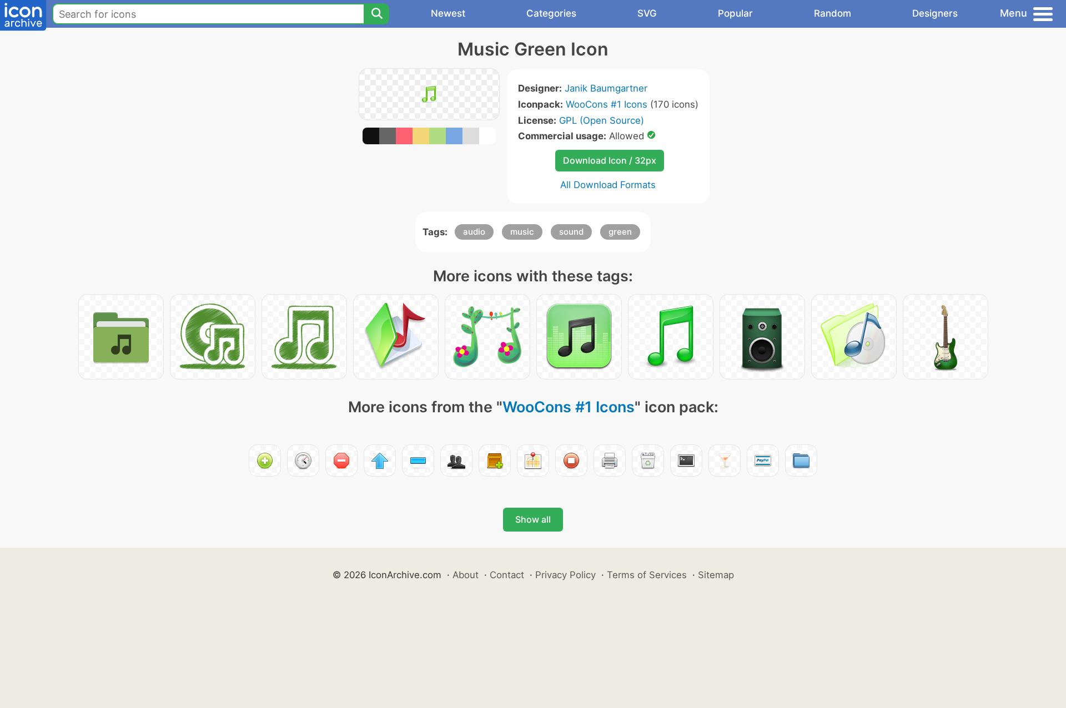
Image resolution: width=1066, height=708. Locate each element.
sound (571, 231)
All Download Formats (608, 184)
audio (474, 231)
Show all (533, 519)
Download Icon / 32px (609, 160)
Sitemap (716, 574)
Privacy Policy (565, 574)
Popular (735, 13)
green (620, 231)
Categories (551, 13)
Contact (507, 574)
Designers (935, 13)
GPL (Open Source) (601, 120)
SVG (647, 13)
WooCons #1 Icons (606, 104)
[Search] (376, 13)
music (522, 231)
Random (832, 13)
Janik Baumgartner (606, 88)
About (465, 574)
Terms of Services (647, 574)
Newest (448, 13)
